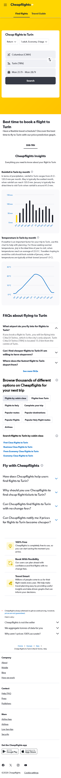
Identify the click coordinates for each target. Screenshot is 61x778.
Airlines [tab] (9, 427)
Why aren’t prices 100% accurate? (23, 633)
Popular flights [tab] (12, 420)
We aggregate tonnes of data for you (24, 628)
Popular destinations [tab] (35, 412)
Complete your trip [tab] (33, 405)
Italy (37, 646)
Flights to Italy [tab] (12, 405)
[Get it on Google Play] (10, 751)
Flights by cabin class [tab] (15, 398)
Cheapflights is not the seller (20, 622)
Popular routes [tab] (12, 412)
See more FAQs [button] (30, 371)
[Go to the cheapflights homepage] (22, 4)
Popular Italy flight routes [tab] (37, 420)
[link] (10, 765)
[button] (5, 4)
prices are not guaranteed (15, 613)
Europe (29, 646)
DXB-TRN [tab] (30, 145)
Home (20, 646)
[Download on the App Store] (28, 751)
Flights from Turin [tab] (40, 398)
